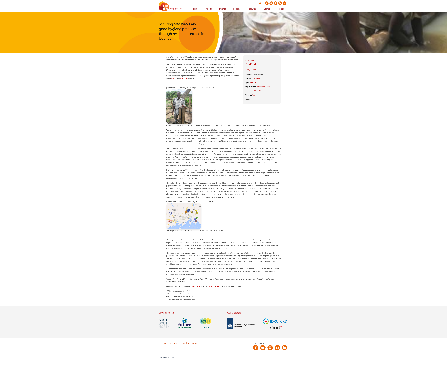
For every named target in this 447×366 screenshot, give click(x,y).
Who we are (174, 343)
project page (195, 286)
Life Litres (184, 78)
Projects (280, 8)
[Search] (260, 3)
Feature (253, 82)
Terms (183, 343)
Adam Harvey (214, 286)
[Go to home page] (173, 6)
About (209, 8)
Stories (267, 8)
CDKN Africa (257, 78)
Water (254, 95)
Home (196, 8)
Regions (236, 8)
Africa (256, 91)
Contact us (163, 343)
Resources (252, 8)
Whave (173, 78)
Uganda (262, 91)
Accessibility (192, 343)
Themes (222, 8)
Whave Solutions (263, 86)
